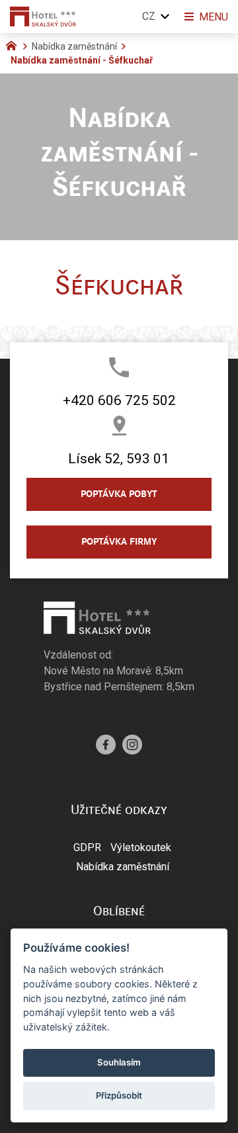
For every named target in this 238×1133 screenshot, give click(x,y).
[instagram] (132, 743)
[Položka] (14, 44)
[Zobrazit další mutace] (165, 16)
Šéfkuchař (119, 285)
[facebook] (106, 743)
